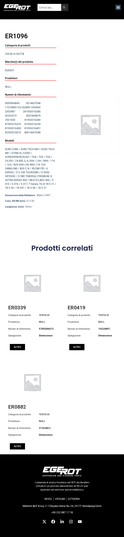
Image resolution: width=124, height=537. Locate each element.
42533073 (11, 115)
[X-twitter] (44, 522)
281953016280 (32, 111)
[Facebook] (53, 522)
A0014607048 (32, 132)
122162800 (23, 107)
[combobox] (49, 7)
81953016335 (13, 124)
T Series (33, 183)
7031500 (10, 119)
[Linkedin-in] (62, 522)
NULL (8, 86)
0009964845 (12, 103)
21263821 (45, 428)
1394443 (35, 107)
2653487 (10, 111)
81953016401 (33, 128)
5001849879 (33, 115)
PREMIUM (43, 176)
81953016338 (33, 124)
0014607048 (33, 103)
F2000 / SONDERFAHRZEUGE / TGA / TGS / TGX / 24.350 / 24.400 (28, 157)
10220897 (104, 328)
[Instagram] (71, 522)
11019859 (11, 107)
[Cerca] (64, 7)
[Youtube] (80, 522)
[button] (118, 7)
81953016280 (33, 119)
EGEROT (9, 70)
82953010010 (13, 132)
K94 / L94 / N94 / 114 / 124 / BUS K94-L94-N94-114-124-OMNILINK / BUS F (30, 164)
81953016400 (13, 128)
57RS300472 (46, 328)
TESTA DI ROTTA (14, 54)
